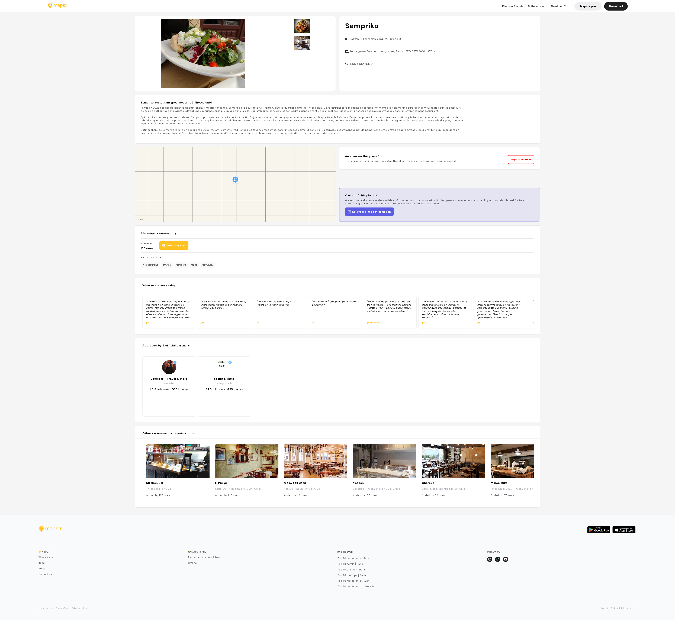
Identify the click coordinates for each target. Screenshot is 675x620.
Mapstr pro (588, 6)
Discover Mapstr (512, 6)
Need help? (558, 6)
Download (616, 6)
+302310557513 (360, 64)
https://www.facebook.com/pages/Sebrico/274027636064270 (391, 51)
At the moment (537, 6)
